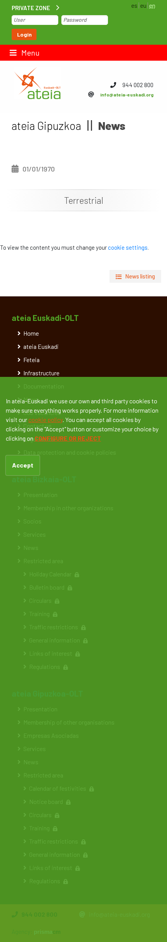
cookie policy (45, 419)
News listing (140, 276)
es (134, 5)
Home (31, 333)
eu (143, 5)
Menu (30, 52)
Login (24, 34)
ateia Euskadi (41, 346)
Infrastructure (41, 372)
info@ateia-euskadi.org (126, 94)
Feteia (31, 359)
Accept (22, 465)
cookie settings (128, 247)
